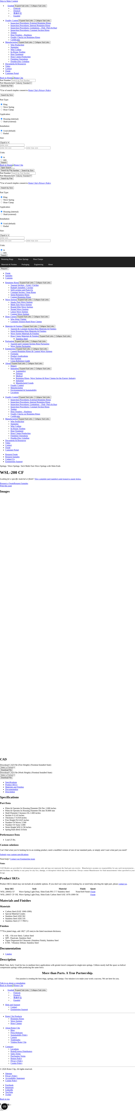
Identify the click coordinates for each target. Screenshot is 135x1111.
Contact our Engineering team (22, 859)
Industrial (20, 381)
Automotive (21, 371)
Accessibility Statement (15, 1078)
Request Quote (11, 454)
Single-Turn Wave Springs (22, 302)
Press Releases (17, 1033)
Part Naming (16, 358)
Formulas (14, 354)
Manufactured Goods (24, 383)
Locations (15, 392)
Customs (9, 278)
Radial (6, 133)
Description (10, 792)
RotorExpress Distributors (21, 1051)
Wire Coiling (16, 49)
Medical (19, 376)
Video (7, 66)
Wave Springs (23, 259)
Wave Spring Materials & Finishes (25, 333)
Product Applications (19, 356)
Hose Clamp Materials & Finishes (25, 336)
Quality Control (11, 20)
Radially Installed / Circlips (22, 287)
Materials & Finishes (9, 265)
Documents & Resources (15, 64)
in (4, 157)
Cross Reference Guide (20, 361)
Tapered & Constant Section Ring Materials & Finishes (33, 329)
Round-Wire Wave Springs (22, 307)
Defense (19, 373)
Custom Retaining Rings (21, 297)
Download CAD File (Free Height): (25, 765)
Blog (13, 1030)
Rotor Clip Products (13, 1016)
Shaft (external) (9, 121)
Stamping (14, 47)
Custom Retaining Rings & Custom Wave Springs (31, 351)
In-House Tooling (18, 52)
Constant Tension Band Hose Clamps (26, 321)
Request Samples (12, 457)
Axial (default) (9, 131)
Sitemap (8, 1073)
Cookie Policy (16, 1063)
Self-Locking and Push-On (22, 290)
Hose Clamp (8, 110)
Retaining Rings (7, 259)
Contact (8, 68)
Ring (5, 104)
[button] (7, 95)
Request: (4, 269)
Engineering (38, 265)
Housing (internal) (10, 119)
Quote (7, 71)
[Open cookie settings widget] (4, 1106)
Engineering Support (14, 461)
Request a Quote (7, 483)
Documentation (11, 789)
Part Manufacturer (7, 83)
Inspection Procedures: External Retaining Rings (31, 23)
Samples (8, 275)
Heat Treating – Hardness (21, 35)
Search (3, 163)
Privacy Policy (17, 1061)
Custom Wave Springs (20, 314)
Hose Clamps (38, 259)
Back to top (5, 1099)
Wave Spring (8, 107)
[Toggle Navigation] (14, 168)
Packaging (25, 265)
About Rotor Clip (12, 1028)
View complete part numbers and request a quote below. (58, 479)
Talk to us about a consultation (12, 983)
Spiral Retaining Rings (20, 295)
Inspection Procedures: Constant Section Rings (30, 30)
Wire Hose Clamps (18, 319)
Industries (15, 368)
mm (4, 160)
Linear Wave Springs (19, 312)
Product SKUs (11, 785)
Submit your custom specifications (14, 854)
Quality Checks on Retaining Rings (25, 37)
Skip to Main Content (9, 1)
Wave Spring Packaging (21, 346)
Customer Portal (12, 73)
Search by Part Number (10, 170)
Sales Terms (16, 1054)
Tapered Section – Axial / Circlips (25, 285)
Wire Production (17, 45)
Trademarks (15, 1040)
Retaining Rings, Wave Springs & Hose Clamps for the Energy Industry (46, 378)
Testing (14, 32)
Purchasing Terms (18, 1056)
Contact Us (10, 459)
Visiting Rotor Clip (18, 1042)
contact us (123, 884)
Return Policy (16, 1058)
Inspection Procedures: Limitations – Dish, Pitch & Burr (34, 28)
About (50, 265)
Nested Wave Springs (19, 309)
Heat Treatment (17, 54)
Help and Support (12, 1005)
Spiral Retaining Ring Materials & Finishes (28, 331)
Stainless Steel (22, 339)
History (14, 366)
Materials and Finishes (14, 787)
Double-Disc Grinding (20, 61)
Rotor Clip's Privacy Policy (39, 90)
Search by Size (27, 170)
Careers (14, 1037)
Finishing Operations (19, 59)
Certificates (15, 40)
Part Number (5, 80)
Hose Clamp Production (21, 57)
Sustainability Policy (19, 1035)
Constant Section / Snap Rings (23, 292)
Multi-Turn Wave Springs (21, 304)
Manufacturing (11, 42)
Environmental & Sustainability (24, 390)
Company (9, 1047)
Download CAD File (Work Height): (26, 772)
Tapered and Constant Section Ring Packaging (30, 344)
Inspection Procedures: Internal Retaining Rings (30, 25)
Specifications (11, 782)
